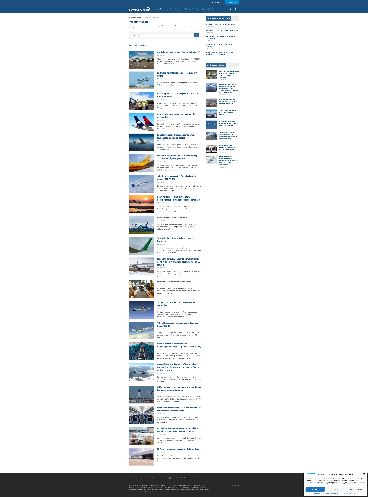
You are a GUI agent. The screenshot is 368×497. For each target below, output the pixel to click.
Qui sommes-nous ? (351, 493)
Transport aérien (175, 9)
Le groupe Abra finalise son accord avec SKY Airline (222, 30)
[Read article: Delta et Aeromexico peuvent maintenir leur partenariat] (141, 122)
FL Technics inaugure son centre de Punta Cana (178, 449)
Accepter (315, 489)
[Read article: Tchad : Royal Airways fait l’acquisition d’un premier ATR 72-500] (141, 184)
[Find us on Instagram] (238, 485)
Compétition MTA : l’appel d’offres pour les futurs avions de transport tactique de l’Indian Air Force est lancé (178, 367)
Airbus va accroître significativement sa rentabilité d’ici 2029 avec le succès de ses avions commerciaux (228, 161)
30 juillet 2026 (223, 95)
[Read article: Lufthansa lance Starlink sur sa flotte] (141, 289)
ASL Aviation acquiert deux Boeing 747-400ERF (178, 52)
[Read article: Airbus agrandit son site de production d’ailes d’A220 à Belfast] (141, 101)
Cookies (198, 478)
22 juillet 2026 (223, 167)
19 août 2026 (161, 373)
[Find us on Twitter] (233, 485)
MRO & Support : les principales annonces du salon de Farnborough (227, 147)
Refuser (335, 489)
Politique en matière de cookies (322, 493)
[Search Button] (231, 9)
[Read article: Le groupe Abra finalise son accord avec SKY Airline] (141, 80)
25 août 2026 (161, 55)
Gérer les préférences (355, 489)
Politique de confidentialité (338, 493)
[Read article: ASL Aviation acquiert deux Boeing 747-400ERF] (141, 60)
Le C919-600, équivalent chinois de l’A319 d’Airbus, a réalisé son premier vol (228, 123)
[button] (364, 474)
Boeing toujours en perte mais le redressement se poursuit (227, 112)
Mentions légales (167, 478)
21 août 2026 (161, 220)
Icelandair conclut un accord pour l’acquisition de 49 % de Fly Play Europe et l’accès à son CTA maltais (178, 262)
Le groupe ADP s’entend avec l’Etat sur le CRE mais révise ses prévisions (228, 101)
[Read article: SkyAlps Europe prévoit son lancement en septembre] (141, 310)
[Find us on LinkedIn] (235, 485)
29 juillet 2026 (223, 117)
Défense (197, 9)
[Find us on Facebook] (230, 485)
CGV (175, 478)
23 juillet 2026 (223, 141)
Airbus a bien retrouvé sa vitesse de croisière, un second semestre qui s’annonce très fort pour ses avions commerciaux (229, 88)
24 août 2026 (161, 140)
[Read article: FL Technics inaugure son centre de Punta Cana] (141, 457)
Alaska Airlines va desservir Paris (172, 217)
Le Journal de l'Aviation (135, 17)
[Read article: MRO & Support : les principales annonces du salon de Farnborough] (211, 149)
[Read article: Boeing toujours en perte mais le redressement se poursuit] (211, 114)
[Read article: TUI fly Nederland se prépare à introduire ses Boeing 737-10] (141, 330)
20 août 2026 (161, 284)
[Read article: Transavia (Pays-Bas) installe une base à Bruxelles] (141, 246)
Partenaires (157, 478)
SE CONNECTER (218, 2)
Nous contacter (147, 478)
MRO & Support (188, 9)
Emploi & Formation (208, 9)
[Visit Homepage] (139, 9)
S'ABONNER (232, 2)
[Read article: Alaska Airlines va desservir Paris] (141, 225)
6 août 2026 (222, 80)
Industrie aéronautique (160, 9)
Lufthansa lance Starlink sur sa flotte (174, 281)
